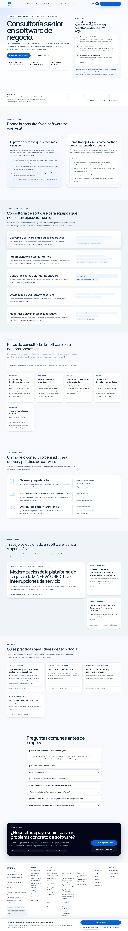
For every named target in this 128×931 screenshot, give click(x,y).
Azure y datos (92, 96)
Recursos (55, 4)
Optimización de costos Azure (82, 880)
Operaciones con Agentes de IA (36, 879)
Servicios (39, 4)
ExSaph (96, 876)
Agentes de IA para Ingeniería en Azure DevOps (68, 896)
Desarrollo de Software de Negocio (66, 913)
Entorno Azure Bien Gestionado (53, 894)
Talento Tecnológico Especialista (35, 898)
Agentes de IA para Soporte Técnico (68, 891)
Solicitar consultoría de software (104, 843)
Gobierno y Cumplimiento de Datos (36, 892)
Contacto (112, 876)
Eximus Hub (97, 882)
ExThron (96, 879)
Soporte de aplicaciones (51, 884)
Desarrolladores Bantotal (67, 908)
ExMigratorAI (98, 885)
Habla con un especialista (110, 4)
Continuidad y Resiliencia (35, 874)
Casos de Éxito (113, 873)
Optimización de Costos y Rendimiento (36, 885)
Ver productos (98, 870)
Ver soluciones (40, 55)
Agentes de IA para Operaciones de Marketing (68, 880)
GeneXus (105, 96)
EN (93, 3)
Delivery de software (60, 96)
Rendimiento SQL (82, 884)
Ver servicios (51, 870)
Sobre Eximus (113, 870)
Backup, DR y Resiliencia (51, 889)
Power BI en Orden (52, 907)
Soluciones (30, 4)
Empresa (75, 4)
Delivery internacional (110, 100)
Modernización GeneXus (51, 879)
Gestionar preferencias (111, 927)
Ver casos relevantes (104, 849)
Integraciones (77, 96)
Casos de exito (65, 4)
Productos (47, 4)
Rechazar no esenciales (90, 927)
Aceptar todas (101, 922)
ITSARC (96, 873)
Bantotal (115, 96)
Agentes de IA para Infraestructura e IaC (68, 886)
